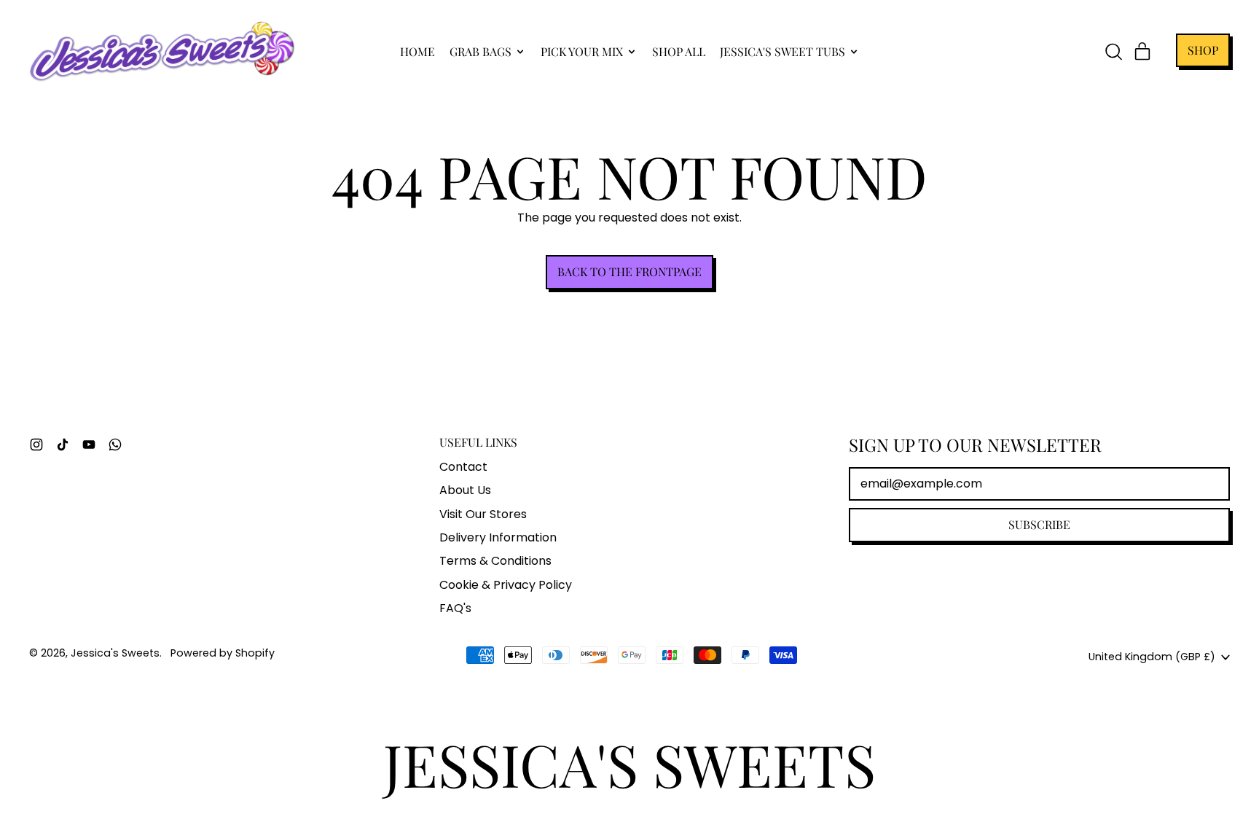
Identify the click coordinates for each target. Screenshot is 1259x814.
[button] (1113, 52)
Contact (463, 466)
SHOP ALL (678, 51)
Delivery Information (498, 537)
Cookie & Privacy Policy (505, 584)
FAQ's (455, 608)
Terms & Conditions (495, 560)
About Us (465, 490)
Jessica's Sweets (115, 653)
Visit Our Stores (483, 514)
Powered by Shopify (222, 653)
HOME (417, 51)
